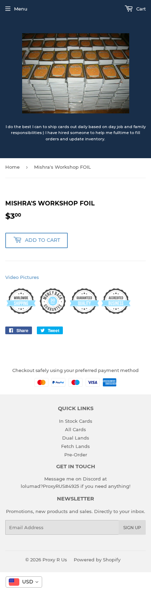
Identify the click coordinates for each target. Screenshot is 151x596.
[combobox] (24, 582)
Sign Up (132, 527)
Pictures (29, 277)
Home (12, 167)
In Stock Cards (75, 421)
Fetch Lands (75, 446)
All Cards (75, 429)
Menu (20, 9)
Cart (140, 9)
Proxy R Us (54, 559)
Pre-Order (75, 454)
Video (12, 277)
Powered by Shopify (97, 559)
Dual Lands (75, 438)
